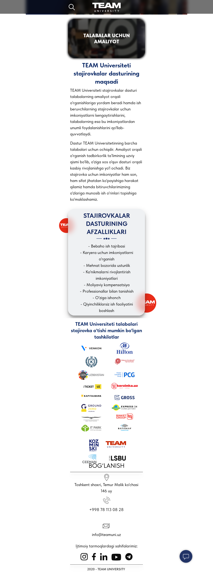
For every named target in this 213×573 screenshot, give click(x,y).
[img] (106, 7)
